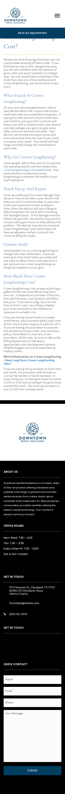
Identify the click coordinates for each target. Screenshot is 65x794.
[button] (9, 642)
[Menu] (57, 16)
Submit (32, 770)
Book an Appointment (32, 33)
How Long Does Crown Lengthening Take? (29, 362)
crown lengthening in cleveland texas (27, 170)
